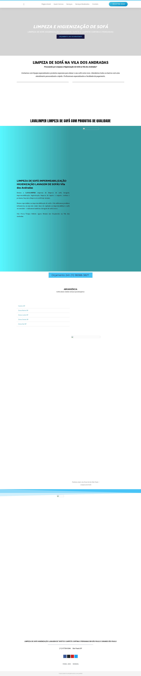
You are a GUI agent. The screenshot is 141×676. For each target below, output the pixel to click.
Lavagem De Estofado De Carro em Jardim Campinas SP (63, 295)
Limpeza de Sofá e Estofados (96, 102)
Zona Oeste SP (23, 319)
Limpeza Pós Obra (24, 102)
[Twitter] (76, 656)
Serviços (69, 4)
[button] (118, 4)
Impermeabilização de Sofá (61, 102)
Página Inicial (46, 4)
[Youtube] (72, 656)
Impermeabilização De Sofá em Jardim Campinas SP (29, 295)
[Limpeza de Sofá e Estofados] (91, 93)
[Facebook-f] (65, 656)
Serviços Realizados (82, 4)
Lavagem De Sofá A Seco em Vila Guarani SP (94, 295)
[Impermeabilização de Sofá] (57, 93)
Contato (95, 4)
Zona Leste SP (23, 315)
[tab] (43, 306)
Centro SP (21, 306)
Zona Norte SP (23, 310)
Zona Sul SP (22, 324)
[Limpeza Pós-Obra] (24, 93)
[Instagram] (68, 656)
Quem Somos (58, 4)
